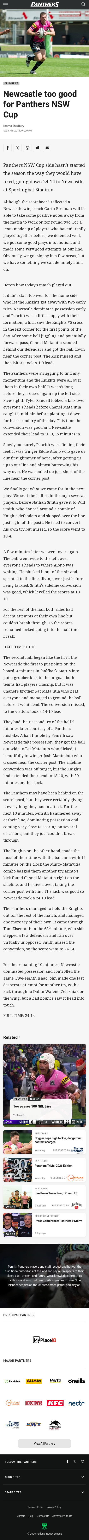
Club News (11, 83)
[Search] (83, 4)
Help (31, 1515)
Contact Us (43, 1515)
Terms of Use (35, 1507)
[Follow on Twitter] (75, 1461)
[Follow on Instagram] (82, 1461)
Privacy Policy (53, 1507)
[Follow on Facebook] (67, 1461)
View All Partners (44, 1443)
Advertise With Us (62, 1515)
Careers (21, 1515)
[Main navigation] (5, 4)
